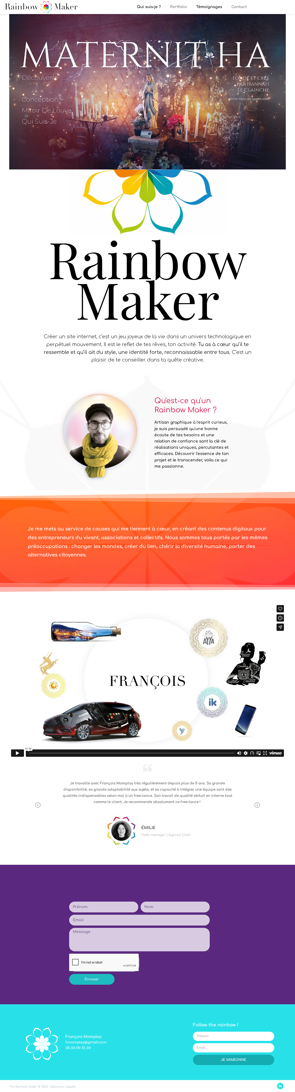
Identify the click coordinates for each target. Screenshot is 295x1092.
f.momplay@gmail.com (85, 1042)
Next (257, 805)
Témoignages (209, 7)
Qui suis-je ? (149, 7)
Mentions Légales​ (63, 1086)
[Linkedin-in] (280, 1086)
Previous (38, 805)
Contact (239, 7)
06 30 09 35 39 (78, 1047)
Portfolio (178, 7)
